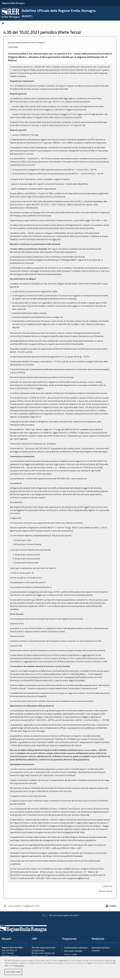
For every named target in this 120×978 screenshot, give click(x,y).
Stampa (112, 906)
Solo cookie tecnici (13, 972)
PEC (46, 955)
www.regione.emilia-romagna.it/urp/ (44, 949)
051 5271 (15, 955)
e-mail (40, 955)
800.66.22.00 (49, 953)
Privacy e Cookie (70, 954)
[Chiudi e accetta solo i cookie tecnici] (114, 962)
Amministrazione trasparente (75, 947)
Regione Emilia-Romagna (13, 3)
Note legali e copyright (73, 950)
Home (3, 23)
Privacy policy (19, 965)
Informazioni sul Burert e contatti (101, 949)
